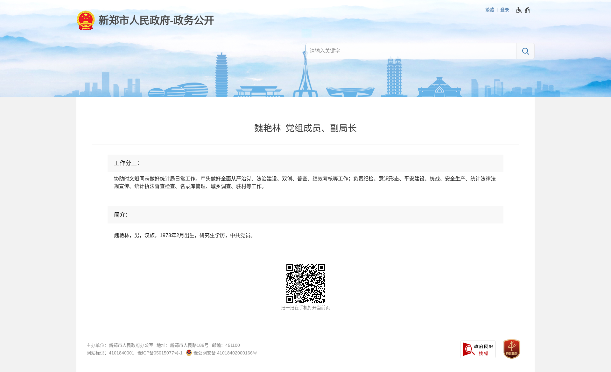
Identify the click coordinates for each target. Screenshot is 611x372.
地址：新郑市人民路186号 (183, 345)
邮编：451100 (226, 345)
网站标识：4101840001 (110, 352)
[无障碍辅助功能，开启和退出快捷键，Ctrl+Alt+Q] (523, 10)
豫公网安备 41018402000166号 (224, 352)
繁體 (489, 9)
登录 (504, 9)
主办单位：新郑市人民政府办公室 (120, 345)
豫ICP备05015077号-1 (160, 352)
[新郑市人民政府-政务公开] (145, 20)
